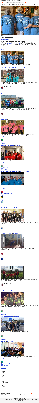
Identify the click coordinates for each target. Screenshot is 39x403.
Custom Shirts (3, 371)
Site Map (24, 398)
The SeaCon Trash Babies (6, 207)
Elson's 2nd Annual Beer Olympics (8, 93)
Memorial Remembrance (5, 382)
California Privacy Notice (19, 399)
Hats (2, 373)
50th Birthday (3, 384)
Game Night (3, 341)
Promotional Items (20, 398)
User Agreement (32, 399)
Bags (2, 370)
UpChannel (15, 233)
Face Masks (3, 372)
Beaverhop (16, 316)
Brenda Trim (10, 49)
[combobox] (15, 2)
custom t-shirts (10, 399)
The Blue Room (10, 341)
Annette (12, 264)
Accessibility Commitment (26, 399)
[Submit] (7, 2)
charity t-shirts (9, 43)
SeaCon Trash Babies (17, 207)
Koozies (3, 375)
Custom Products (16, 398)
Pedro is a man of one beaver (7, 316)
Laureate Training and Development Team (18, 67)
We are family (18, 145)
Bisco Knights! (4, 290)
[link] (3, 2)
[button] (35, 2)
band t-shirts (13, 43)
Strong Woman (4, 119)
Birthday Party (3, 386)
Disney (2, 380)
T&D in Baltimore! (4, 67)
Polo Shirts (3, 376)
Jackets (3, 374)
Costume (3, 381)
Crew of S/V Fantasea (24, 171)
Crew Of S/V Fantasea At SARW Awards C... (10, 171)
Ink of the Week (3, 368)
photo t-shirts (18, 43)
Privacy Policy (14, 399)
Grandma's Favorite (5, 264)
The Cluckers (3, 49)
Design (5, 39)
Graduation (3, 383)
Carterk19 (10, 290)
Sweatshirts (3, 377)
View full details (3, 110)
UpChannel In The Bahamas (6, 233)
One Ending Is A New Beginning (7, 145)
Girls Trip (3, 385)
